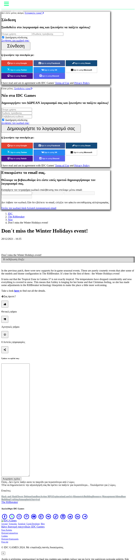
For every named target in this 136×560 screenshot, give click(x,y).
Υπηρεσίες (13, 524)
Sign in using (18, 63)
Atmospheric (25, 499)
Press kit (4, 542)
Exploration (59, 496)
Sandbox (36, 496)
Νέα (10, 219)
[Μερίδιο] (4, 349)
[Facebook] (4, 516)
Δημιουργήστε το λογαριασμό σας (41, 128)
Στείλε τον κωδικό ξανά (13, 208)
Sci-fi (71, 496)
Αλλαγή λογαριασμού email (41, 208)
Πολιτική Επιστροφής (10, 539)
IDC (10, 213)
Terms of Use (62, 83)
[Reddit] (70, 516)
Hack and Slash (9, 496)
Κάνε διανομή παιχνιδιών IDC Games (23, 526)
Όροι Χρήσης (6, 530)
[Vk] (48, 516)
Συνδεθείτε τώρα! (22, 88)
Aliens (118, 496)
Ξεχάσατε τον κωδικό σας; (15, 40)
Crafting (14, 499)
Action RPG (46, 496)
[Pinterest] (26, 516)
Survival (35, 499)
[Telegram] (85, 516)
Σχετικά (4, 524)
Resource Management (103, 496)
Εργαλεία (21, 524)
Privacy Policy (81, 83)
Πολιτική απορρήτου (9, 533)
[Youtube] (34, 516)
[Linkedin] (77, 516)
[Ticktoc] (55, 516)
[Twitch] (41, 516)
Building (88, 496)
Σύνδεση (16, 45)
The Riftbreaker (16, 216)
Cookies (4, 536)
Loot (67, 496)
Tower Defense (24, 496)
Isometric (79, 496)
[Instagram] (19, 516)
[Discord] (63, 516)
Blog (43, 524)
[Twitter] (12, 516)
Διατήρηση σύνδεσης (16, 37)
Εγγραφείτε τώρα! (33, 13)
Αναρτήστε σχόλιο (11, 479)
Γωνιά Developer (33, 524)
